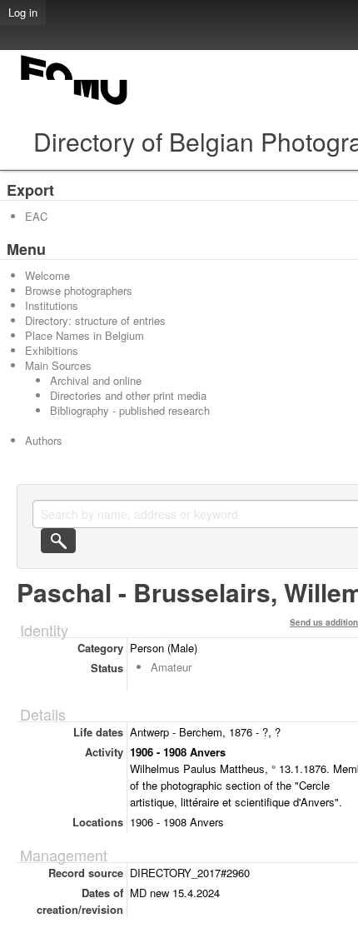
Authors (43, 440)
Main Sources (58, 365)
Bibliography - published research (130, 410)
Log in (22, 12)
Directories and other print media (128, 395)
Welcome (47, 275)
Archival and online (96, 380)
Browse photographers (78, 290)
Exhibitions (51, 350)
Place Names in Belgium (84, 335)
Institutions (51, 305)
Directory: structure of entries (95, 320)
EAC (36, 216)
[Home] (75, 104)
